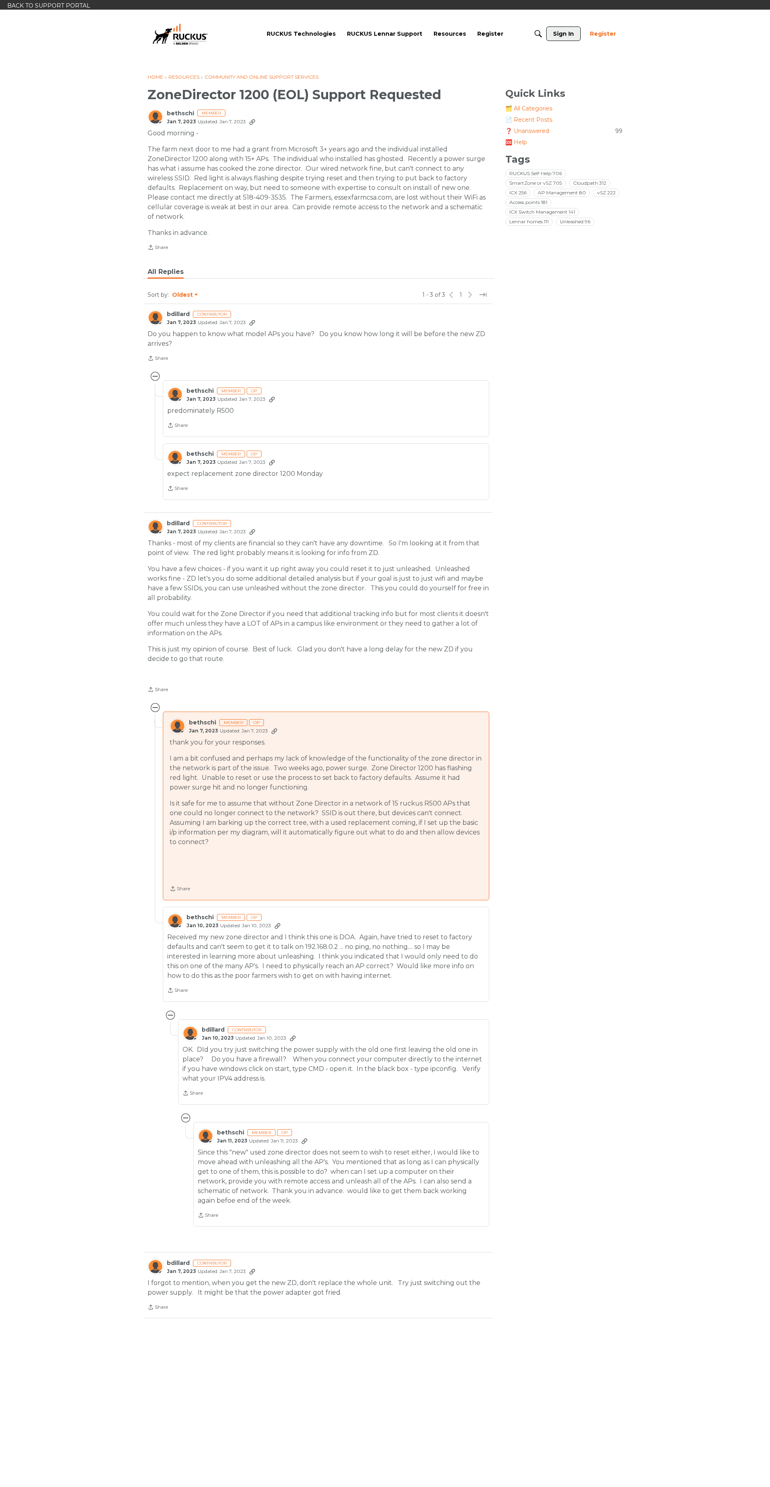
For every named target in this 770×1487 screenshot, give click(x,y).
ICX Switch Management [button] (542, 212)
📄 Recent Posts (528, 119)
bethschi (180, 113)
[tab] (165, 272)
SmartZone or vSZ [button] (535, 183)
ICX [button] (518, 193)
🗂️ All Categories (528, 108)
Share (158, 248)
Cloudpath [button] (589, 183)
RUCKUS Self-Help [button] (535, 173)
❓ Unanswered (563, 131)
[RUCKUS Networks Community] (180, 34)
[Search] (538, 34)
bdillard (178, 314)
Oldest (183, 295)
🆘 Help (516, 142)
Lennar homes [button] (529, 221)
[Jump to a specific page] (482, 294)
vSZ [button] (606, 193)
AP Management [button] (562, 193)
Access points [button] (528, 202)
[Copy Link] (252, 121)
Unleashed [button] (575, 221)
